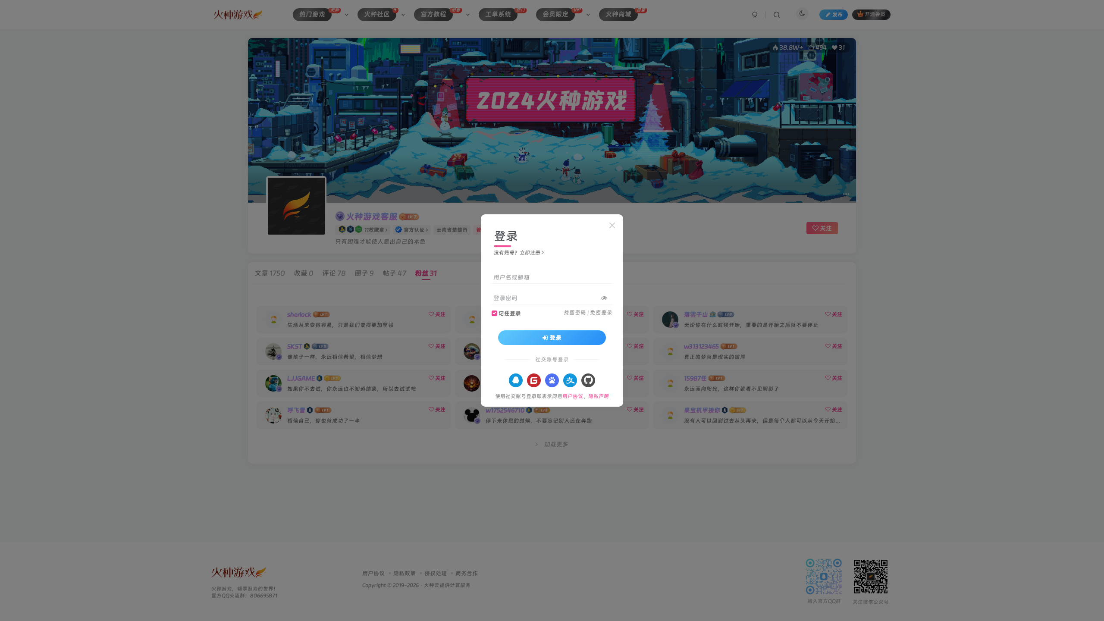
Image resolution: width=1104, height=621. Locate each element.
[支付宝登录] (570, 380)
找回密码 (575, 312)
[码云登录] (534, 380)
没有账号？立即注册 (517, 253)
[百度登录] (552, 380)
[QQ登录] (516, 380)
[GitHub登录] (588, 380)
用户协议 (572, 396)
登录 (555, 337)
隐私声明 (598, 396)
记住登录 (510, 313)
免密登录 (601, 312)
